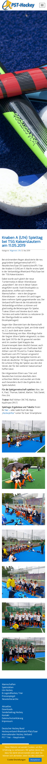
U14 (19, 251)
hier (6, 410)
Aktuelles (6, 706)
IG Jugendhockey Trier (12, 693)
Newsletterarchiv (10, 699)
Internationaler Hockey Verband (17, 734)
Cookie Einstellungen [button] (16, 759)
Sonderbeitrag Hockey (12, 712)
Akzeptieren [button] (35, 760)
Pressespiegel (8, 696)
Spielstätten (7, 687)
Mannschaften (9, 684)
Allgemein (13, 251)
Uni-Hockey (7, 690)
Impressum (7, 721)
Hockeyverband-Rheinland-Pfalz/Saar (20, 731)
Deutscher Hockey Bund (13, 728)
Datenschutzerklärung (12, 718)
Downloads (7, 709)
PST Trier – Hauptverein (13, 737)
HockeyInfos (8, 413)
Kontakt (5, 715)
